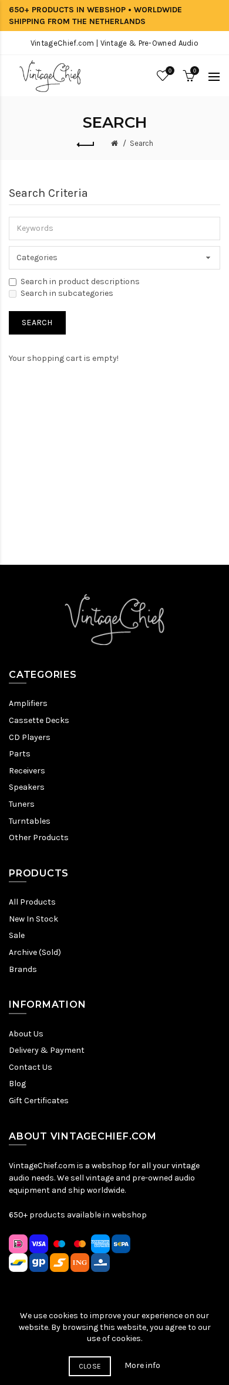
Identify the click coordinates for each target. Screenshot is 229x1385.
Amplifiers (28, 703)
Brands (23, 969)
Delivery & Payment (47, 1050)
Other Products (39, 837)
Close (90, 1366)
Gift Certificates (39, 1101)
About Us (26, 1034)
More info (142, 1365)
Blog (17, 1084)
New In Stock (33, 919)
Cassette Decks (39, 720)
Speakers (27, 787)
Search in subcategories (67, 293)
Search (141, 143)
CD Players (29, 737)
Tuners (22, 804)
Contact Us (30, 1067)
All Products (32, 902)
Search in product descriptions (80, 281)
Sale (17, 935)
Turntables (29, 821)
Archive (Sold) (35, 952)
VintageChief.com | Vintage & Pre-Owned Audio (114, 43)
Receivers (27, 771)
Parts (20, 754)
